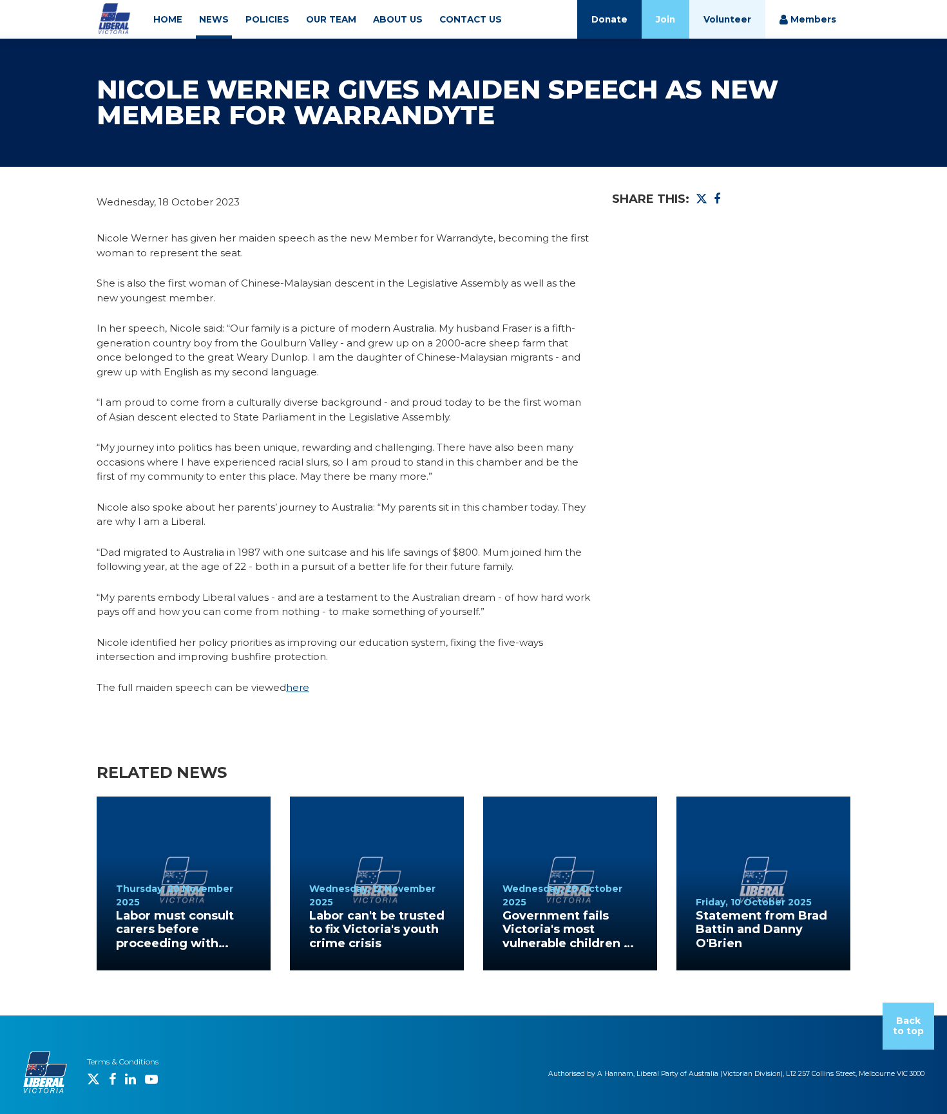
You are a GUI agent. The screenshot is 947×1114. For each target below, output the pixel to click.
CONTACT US (470, 19)
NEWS (214, 19)
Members (812, 19)
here (297, 687)
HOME (167, 19)
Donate (609, 19)
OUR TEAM (331, 19)
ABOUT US (398, 19)
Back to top (908, 1026)
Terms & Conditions (122, 1061)
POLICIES (267, 19)
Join (665, 19)
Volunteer (727, 19)
